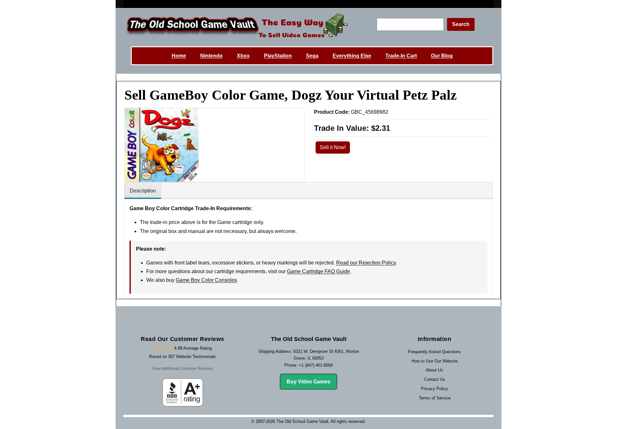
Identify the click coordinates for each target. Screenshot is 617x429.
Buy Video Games (308, 381)
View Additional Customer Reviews (182, 368)
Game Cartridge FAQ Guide (318, 271)
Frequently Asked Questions (434, 351)
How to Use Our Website (435, 361)
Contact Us (434, 379)
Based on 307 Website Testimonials (182, 356)
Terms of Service (435, 398)
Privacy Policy (434, 388)
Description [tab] (143, 190)
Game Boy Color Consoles (206, 280)
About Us (434, 370)
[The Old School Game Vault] (235, 27)
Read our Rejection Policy (366, 262)
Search (460, 24)
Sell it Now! (333, 147)
